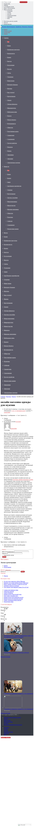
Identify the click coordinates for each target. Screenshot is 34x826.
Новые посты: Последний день (12, 594)
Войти (4, 556)
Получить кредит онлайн (10, 21)
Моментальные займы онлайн (12, 717)
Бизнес (9, 57)
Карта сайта (7, 720)
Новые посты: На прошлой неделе (13, 597)
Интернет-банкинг (12, 84)
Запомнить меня (9, 555)
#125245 (18, 421)
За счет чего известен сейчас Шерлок (14, 581)
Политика (10, 217)
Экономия (10, 158)
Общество (10, 127)
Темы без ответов (9, 591)
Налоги (9, 116)
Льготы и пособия (12, 197)
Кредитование (11, 96)
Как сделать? (11, 92)
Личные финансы (12, 104)
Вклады (9, 69)
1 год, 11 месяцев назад (18, 411)
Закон (8, 182)
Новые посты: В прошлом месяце (13, 598)
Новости (6, 166)
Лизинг (9, 100)
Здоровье (9, 190)
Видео (6, 233)
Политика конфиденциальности (13, 724)
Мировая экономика (13, 209)
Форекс (9, 151)
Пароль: (4, 553)
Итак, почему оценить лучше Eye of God (15, 584)
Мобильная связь (12, 112)
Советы (6, 38)
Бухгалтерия (10, 65)
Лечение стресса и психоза (11, 585)
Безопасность (11, 53)
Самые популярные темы (11, 590)
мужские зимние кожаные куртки (23, 479)
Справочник (10, 135)
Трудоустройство (12, 143)
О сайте (6, 723)
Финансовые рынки (13, 229)
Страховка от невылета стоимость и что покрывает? (18, 693)
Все (8, 41)
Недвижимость (11, 123)
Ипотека (9, 88)
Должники (10, 77)
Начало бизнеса (11, 119)
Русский (23, 825)
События (9, 221)
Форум (6, 22)
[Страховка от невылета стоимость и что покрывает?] (13, 692)
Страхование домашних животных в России (16, 652)
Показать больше (5, 656)
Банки (9, 45)
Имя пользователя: (8, 551)
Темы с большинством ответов (12, 600)
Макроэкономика (12, 201)
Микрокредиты (11, 108)
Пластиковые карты (12, 131)
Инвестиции (10, 80)
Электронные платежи (13, 162)
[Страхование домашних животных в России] (13, 651)
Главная (3, 396)
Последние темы (8, 601)
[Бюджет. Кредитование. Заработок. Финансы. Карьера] (17, 26)
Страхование (11, 139)
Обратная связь (8, 722)
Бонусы (9, 61)
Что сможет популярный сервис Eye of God (16, 587)
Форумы (8, 396)
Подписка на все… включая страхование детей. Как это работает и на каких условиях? (18, 636)
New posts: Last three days (11, 596)
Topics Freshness (8, 593)
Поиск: (3, 571)
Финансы (10, 147)
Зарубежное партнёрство (14, 186)
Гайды (9, 73)
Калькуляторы (8, 24)
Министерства (11, 205)
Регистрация (7, 567)
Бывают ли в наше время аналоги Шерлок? (16, 583)
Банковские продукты (13, 49)
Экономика (10, 155)
